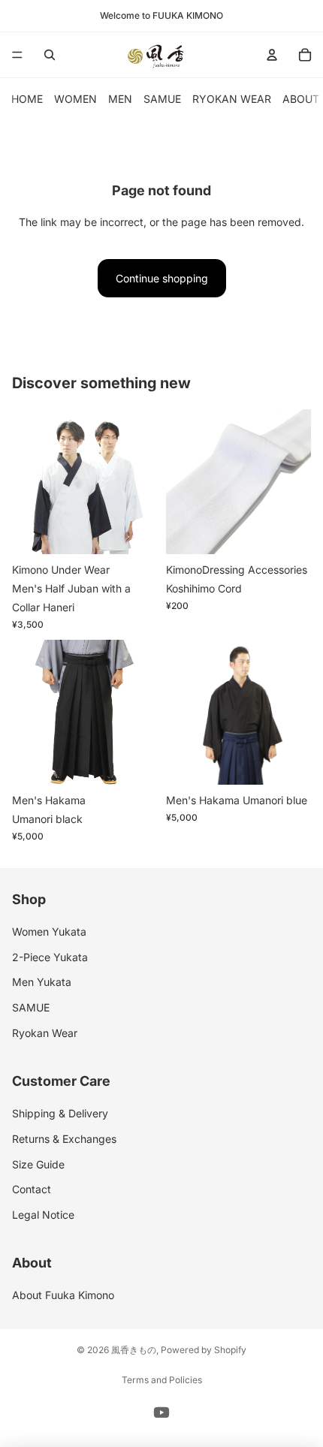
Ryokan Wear (44, 1032)
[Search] (49, 54)
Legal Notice (43, 1213)
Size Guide (38, 1163)
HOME (27, 98)
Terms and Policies (162, 1379)
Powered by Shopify (203, 1349)
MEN (120, 98)
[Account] (271, 54)
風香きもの (133, 1349)
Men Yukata (41, 981)
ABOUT (300, 98)
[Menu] (17, 55)
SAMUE (162, 98)
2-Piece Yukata (50, 956)
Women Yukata (49, 931)
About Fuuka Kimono (63, 1295)
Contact (31, 1189)
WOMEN (75, 98)
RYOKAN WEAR (231, 98)
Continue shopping (162, 278)
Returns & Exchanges (64, 1138)
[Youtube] (161, 1412)
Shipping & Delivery (60, 1113)
